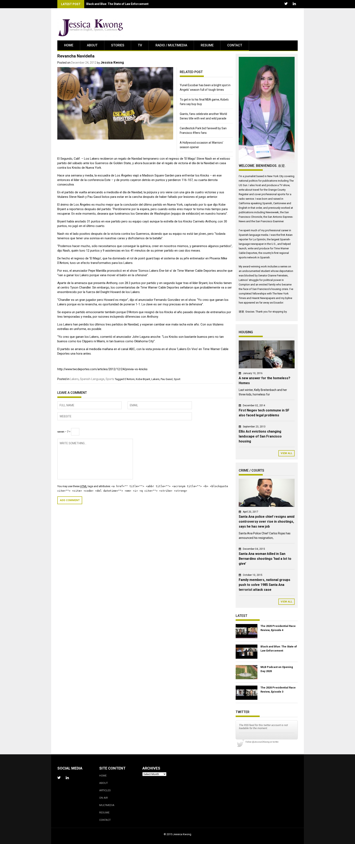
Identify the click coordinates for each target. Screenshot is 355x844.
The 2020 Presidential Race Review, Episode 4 (278, 628)
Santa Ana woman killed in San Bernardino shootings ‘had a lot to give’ (265, 559)
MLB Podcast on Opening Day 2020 (276, 669)
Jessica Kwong (112, 62)
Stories (117, 45)
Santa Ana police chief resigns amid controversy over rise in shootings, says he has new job (266, 521)
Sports (110, 379)
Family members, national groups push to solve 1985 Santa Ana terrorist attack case (264, 585)
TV (140, 45)
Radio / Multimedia (171, 45)
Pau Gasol (167, 379)
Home (68, 45)
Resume (207, 45)
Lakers (74, 379)
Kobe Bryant (143, 379)
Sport (177, 379)
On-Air (103, 797)
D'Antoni (129, 379)
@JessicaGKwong (261, 742)
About (92, 45)
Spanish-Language (92, 379)
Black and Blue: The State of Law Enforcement (117, 4)
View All (286, 453)
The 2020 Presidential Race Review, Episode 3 (278, 689)
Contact (234, 45)
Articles (105, 790)
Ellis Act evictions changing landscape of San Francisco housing (260, 436)
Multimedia (106, 805)
